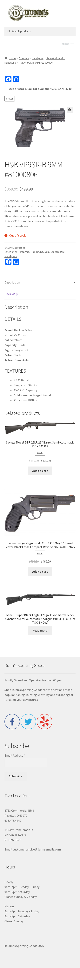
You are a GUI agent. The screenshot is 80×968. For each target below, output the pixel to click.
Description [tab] (12, 282)
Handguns (37, 58)
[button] (70, 110)
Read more (40, 630)
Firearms (24, 58)
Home (12, 58)
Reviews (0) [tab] (11, 294)
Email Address (14, 755)
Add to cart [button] (40, 471)
